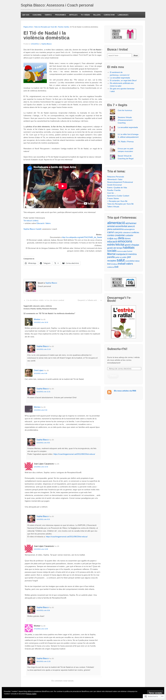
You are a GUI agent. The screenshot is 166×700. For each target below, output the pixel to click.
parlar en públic (121, 257)
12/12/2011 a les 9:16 (40, 410)
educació (36, 306)
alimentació (116, 223)
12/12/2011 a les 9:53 (43, 442)
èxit (116, 266)
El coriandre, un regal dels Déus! (123, 80)
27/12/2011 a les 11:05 (41, 629)
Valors (48, 223)
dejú (115, 239)
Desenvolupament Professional (120, 182)
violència (48, 306)
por (129, 257)
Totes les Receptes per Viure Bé (45, 27)
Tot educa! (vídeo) (30, 221)
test (108, 264)
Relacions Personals (49, 309)
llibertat (111, 254)
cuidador (129, 235)
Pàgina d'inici (28, 27)
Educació (40, 223)
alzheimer (131, 223)
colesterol (127, 232)
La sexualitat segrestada (120, 78)
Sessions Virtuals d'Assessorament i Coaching (125, 120)
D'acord (113, 376)
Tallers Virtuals (113, 207)
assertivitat (121, 226)
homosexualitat (122, 251)
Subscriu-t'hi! (117, 349)
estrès (111, 244)
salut (121, 260)
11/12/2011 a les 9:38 (40, 373)
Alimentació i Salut (114, 179)
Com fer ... (111, 193)
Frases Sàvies (113, 198)
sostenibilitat (130, 261)
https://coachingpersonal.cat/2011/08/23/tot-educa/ (74, 454)
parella (111, 257)
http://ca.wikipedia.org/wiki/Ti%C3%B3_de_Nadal (82, 237)
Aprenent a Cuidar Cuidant (118, 196)
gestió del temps (114, 248)
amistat (111, 226)
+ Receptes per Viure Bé (117, 201)
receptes (111, 260)
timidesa (114, 264)
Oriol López (39, 370)
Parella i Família (113, 190)
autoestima (118, 229)
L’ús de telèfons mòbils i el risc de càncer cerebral (45, 300)
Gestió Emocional (114, 185)
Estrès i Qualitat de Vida (117, 187)
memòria (132, 254)
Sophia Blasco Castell (32, 229)
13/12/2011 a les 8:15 (43, 519)
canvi (110, 232)
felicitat (119, 244)
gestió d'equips (132, 245)
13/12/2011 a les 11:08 (41, 549)
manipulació (122, 254)
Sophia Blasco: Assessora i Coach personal (57, 5)
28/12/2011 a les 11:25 (43, 661)
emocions (125, 241)
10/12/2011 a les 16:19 (41, 322)
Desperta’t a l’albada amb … (88, 300)
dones (128, 238)
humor (129, 251)
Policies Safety (31, 694)
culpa (110, 238)
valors (42, 306)
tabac (137, 261)
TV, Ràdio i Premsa (126, 142)
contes (110, 235)
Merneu (37, 407)
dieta (121, 238)
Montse (37, 319)
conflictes (135, 232)
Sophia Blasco (46, 44)
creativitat (120, 235)
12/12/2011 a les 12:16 (41, 467)
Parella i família (63, 27)
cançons (118, 232)
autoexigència (129, 229)
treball (122, 263)
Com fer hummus (125, 110)
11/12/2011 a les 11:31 (43, 391)
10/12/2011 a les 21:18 (43, 349)
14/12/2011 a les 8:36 (43, 610)
